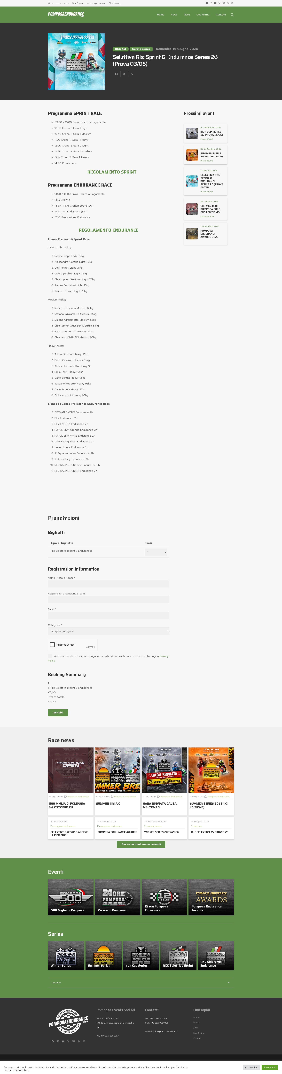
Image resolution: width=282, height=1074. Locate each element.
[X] (219, 3)
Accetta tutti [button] (270, 1067)
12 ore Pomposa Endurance (156, 908)
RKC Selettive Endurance (210, 963)
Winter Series (154, 826)
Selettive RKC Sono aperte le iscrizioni (69, 833)
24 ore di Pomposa (112, 910)
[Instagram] (211, 3)
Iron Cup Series (136, 965)
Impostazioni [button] (251, 1067)
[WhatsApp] (228, 3)
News (196, 1022)
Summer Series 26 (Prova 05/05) (211, 155)
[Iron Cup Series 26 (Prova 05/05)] (192, 133)
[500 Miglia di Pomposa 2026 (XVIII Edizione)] (192, 209)
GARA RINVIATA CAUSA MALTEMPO (160, 805)
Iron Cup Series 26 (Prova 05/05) (211, 133)
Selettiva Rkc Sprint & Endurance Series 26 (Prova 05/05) (211, 181)
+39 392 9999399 (159, 1022)
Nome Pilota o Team (61, 578)
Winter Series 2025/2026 (161, 832)
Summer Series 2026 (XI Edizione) (208, 805)
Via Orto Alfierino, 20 (107, 1018)
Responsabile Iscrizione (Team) (67, 594)
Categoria (55, 625)
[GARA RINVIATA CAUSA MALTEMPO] (164, 770)
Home (196, 1017)
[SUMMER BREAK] (117, 770)
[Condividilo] (116, 74)
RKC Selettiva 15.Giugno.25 (209, 832)
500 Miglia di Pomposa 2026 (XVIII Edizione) (210, 209)
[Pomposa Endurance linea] (66, 14)
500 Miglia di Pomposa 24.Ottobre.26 (67, 805)
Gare (196, 1027)
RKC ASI (198, 826)
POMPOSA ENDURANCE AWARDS (117, 832)
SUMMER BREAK (108, 803)
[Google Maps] (232, 3)
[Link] (206, 139)
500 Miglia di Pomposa (68, 910)
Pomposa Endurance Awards (207, 908)
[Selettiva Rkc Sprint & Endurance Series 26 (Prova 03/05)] (76, 35)
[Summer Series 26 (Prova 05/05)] (192, 155)
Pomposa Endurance (78, 796)
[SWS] (223, 3)
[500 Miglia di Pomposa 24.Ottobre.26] (71, 770)
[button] (232, 14)
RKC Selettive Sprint (178, 965)
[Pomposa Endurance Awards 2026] (192, 233)
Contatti (197, 1038)
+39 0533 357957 (158, 1018)
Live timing (198, 1032)
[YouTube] (215, 3)
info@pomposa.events (165, 1031)
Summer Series (99, 965)
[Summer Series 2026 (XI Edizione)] (211, 770)
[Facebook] (207, 3)
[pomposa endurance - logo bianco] (68, 1021)
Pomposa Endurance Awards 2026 (209, 234)
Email (52, 609)
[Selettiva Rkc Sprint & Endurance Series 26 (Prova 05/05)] (192, 181)
